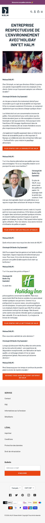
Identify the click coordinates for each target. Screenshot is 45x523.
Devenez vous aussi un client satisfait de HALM (22, 377)
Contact (8, 398)
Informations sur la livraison (15, 411)
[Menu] (42, 11)
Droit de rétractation (12, 451)
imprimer (8, 433)
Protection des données (13, 445)
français (15, 488)
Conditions (9, 439)
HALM (11, 515)
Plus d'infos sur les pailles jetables (21, 230)
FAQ (6, 404)
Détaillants (9, 417)
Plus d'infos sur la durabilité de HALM (21, 148)
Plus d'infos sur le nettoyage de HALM (21, 323)
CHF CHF (28, 488)
